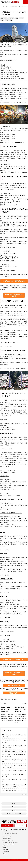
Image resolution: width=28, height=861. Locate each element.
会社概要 (4, 847)
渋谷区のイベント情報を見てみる (14, 281)
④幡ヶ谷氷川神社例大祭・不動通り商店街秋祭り (14, 72)
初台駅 (2, 20)
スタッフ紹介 (5, 849)
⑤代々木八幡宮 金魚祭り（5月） (10, 74)
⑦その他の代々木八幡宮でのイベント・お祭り (13, 78)
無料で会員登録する (14, 685)
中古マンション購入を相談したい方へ (10, 842)
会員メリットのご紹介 (7, 836)
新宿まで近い (4, 18)
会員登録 (7, 825)
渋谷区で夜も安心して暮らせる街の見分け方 (14, 751)
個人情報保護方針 (6, 851)
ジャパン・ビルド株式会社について (10, 833)
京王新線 (22, 18)
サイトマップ (5, 855)
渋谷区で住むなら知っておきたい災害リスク (14, 770)
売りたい (14, 806)
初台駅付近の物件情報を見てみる (14, 295)
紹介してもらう (14, 693)
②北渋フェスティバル (7, 68)
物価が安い (11, 18)
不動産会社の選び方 (7, 838)
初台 (17, 18)
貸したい (14, 810)
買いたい (14, 803)
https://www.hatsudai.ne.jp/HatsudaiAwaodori (12, 142)
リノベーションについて (7, 835)
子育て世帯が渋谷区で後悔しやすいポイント (14, 790)
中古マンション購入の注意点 (8, 844)
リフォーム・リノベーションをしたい (14, 813)
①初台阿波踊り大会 (6, 67)
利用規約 (4, 853)
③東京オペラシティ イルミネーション (11, 70)
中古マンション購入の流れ (8, 840)
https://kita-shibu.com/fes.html (19, 172)
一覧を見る (24, 794)
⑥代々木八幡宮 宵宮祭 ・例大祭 (10, 76)
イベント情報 (9, 20)
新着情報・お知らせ (7, 845)
